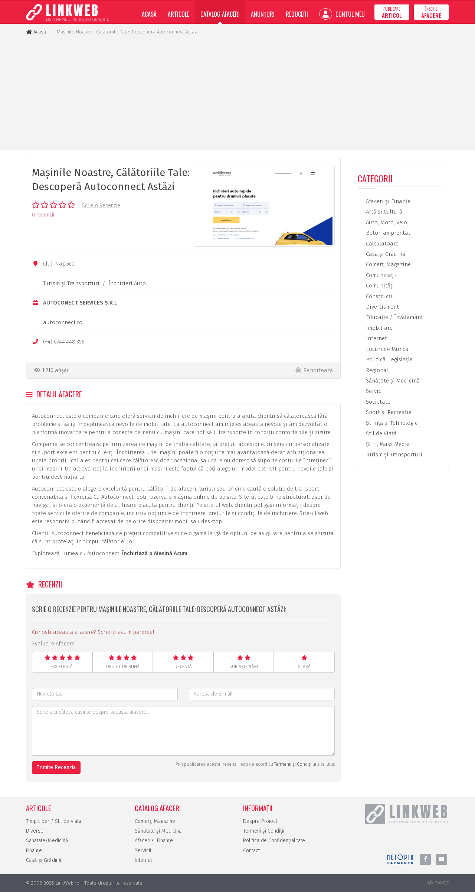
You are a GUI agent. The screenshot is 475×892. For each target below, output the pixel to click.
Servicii (374, 391)
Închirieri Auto (127, 283)
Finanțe (34, 850)
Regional (376, 370)
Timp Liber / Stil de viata (53, 821)
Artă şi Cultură (383, 211)
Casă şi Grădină (384, 254)
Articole (178, 14)
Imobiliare (378, 328)
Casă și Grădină (44, 860)
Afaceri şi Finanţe (387, 201)
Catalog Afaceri (220, 14)
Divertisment (381, 306)
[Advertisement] (237, 93)
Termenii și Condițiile (295, 764)
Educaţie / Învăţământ (393, 317)
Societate (377, 401)
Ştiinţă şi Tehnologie (391, 423)
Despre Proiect (260, 821)
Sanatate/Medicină (47, 840)
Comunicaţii (380, 275)
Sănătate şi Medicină (392, 380)
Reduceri (297, 14)
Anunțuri (263, 14)
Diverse (34, 831)
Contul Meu (349, 14)
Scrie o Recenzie (101, 205)
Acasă (149, 14)
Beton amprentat (387, 232)
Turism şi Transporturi (71, 283)
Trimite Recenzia (56, 767)
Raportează (318, 370)
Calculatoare (381, 243)
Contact (251, 850)
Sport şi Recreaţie (388, 412)
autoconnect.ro (62, 322)
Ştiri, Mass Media (387, 444)
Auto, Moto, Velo (385, 222)
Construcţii (379, 296)
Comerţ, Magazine (387, 264)
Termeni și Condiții (263, 831)
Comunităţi (379, 285)
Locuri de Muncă (386, 349)
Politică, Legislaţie (388, 359)
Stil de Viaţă (380, 433)
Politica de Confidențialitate (274, 840)
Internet (375, 338)
